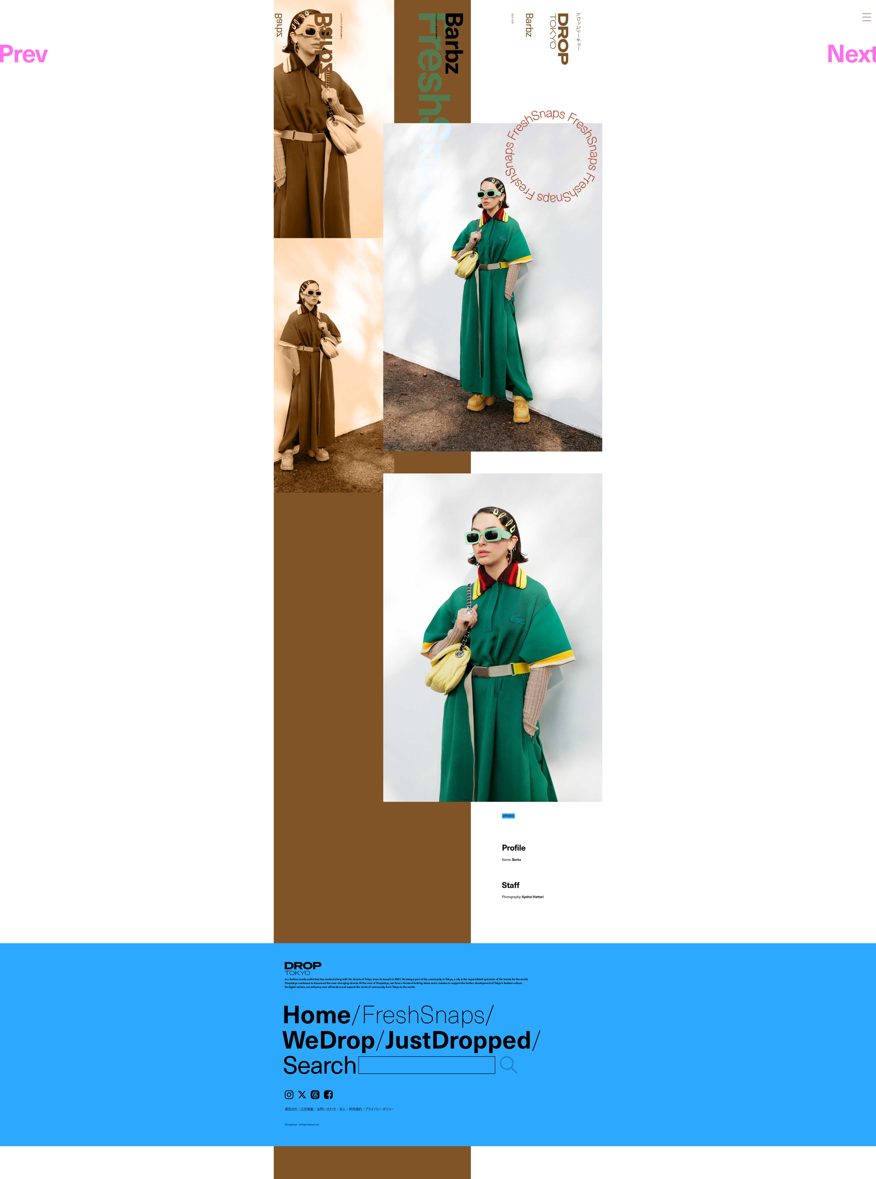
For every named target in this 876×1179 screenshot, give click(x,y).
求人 (342, 1108)
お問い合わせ (326, 1108)
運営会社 (291, 1108)
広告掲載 (307, 1108)
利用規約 (355, 1108)
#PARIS (508, 815)
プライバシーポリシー (379, 1108)
